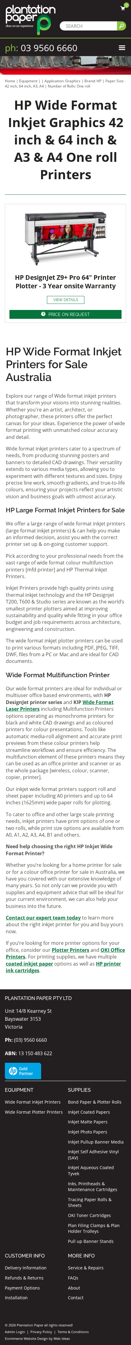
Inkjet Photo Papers (87, 1132)
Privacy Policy (41, 1331)
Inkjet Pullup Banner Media (96, 1142)
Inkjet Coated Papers (89, 1112)
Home (10, 81)
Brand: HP (93, 81)
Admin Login (15, 1331)
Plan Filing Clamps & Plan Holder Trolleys (94, 1228)
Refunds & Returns (24, 1278)
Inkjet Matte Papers (88, 1122)
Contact (75, 1298)
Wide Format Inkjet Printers (33, 1102)
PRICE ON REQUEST (69, 314)
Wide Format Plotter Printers (34, 1112)
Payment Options (22, 1288)
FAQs (73, 1278)
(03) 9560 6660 (26, 1040)
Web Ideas (62, 1338)
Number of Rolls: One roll (69, 86)
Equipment (28, 81)
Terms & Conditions (73, 1331)
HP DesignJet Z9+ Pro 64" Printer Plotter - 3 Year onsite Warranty (65, 281)
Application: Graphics (62, 81)
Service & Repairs (86, 1268)
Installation (16, 1298)
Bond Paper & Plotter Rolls (95, 1102)
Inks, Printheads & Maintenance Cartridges (92, 1187)
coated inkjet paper (29, 963)
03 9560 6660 (41, 47)
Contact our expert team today (43, 917)
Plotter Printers (70, 950)
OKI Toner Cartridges (89, 1215)
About (74, 1288)
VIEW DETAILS (65, 300)
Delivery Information (26, 1268)
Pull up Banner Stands (91, 1241)
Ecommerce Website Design (26, 1338)
